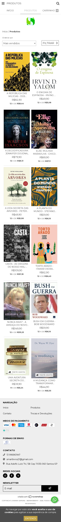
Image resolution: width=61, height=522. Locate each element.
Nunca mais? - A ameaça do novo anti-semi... (16, 323)
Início (5, 31)
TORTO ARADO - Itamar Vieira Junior (44, 267)
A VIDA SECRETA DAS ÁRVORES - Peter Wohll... (16, 210)
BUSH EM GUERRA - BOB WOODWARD (44, 323)
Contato (7, 413)
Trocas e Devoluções (41, 413)
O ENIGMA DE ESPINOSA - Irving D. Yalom (44, 94)
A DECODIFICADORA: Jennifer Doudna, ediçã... (16, 152)
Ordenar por (7, 38)
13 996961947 (13, 454)
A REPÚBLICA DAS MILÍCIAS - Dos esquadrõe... (17, 95)
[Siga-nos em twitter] (18, 475)
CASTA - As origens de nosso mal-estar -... (16, 265)
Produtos (35, 407)
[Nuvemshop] (31, 498)
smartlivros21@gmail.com (20, 459)
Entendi (30, 518)
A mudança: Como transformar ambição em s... (44, 382)
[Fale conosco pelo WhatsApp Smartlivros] (54, 499)
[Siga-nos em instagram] (5, 475)
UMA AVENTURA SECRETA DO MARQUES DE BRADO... (17, 379)
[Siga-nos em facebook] (11, 475)
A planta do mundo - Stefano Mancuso (44, 210)
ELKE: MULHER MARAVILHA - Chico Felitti (44, 152)
